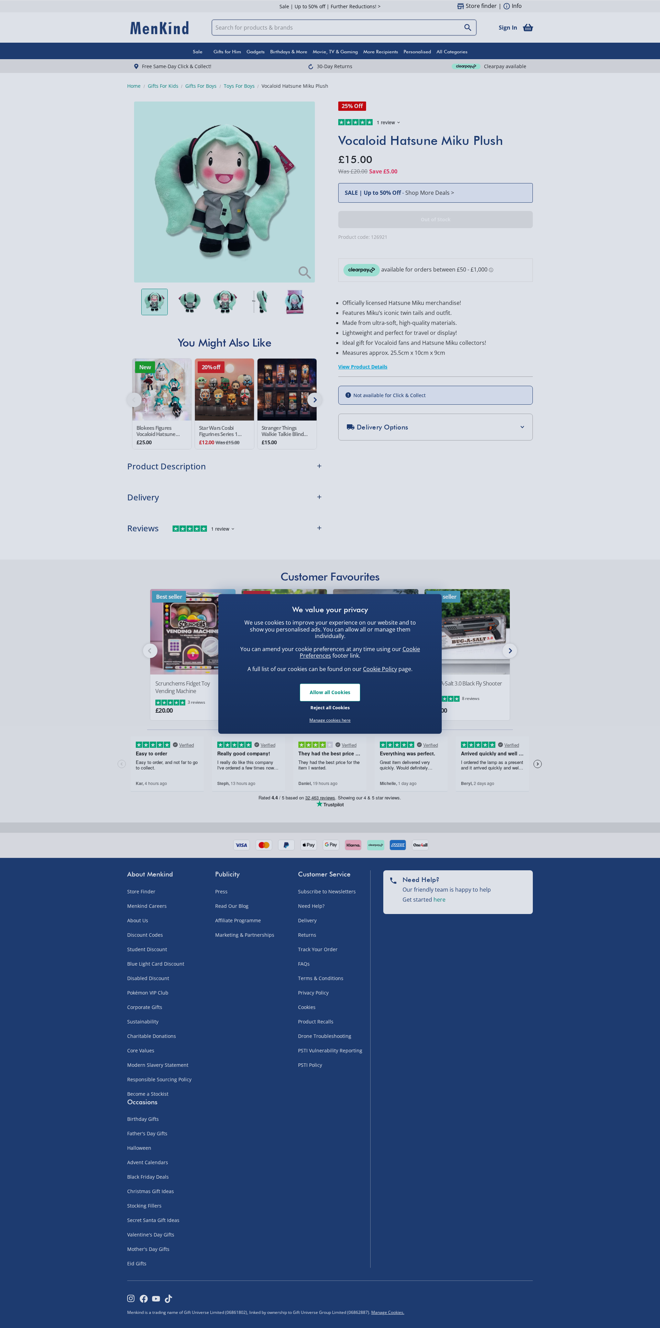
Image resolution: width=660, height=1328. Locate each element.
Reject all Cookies (330, 707)
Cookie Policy (380, 669)
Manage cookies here (330, 720)
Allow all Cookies (330, 692)
